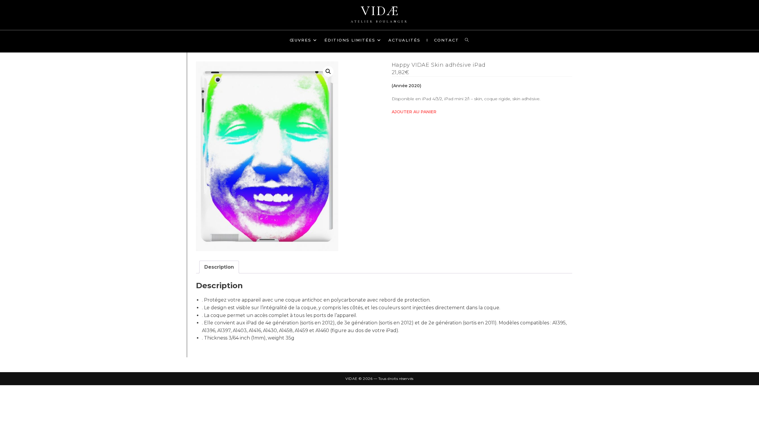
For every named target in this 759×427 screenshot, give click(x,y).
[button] (328, 71)
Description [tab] (219, 267)
